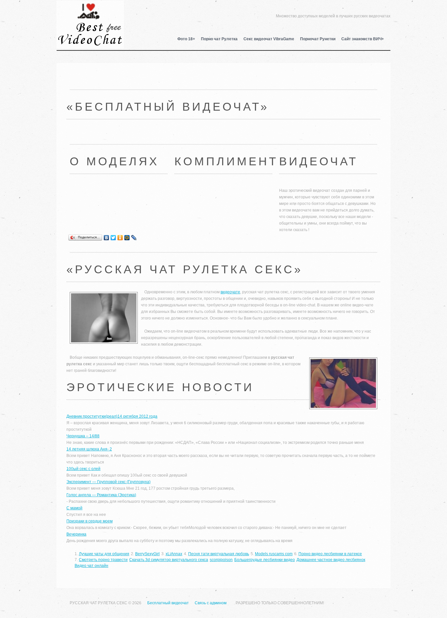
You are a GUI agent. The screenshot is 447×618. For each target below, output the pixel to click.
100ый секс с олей (83, 468)
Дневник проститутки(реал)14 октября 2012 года (111, 416)
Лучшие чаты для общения (104, 554)
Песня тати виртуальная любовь (218, 554)
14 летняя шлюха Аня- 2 (89, 449)
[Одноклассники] (120, 237)
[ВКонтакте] (106, 237)
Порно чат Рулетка (219, 39)
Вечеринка (76, 534)
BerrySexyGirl (147, 554)
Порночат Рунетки (317, 39)
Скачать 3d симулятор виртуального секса (168, 559)
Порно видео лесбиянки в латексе (330, 554)
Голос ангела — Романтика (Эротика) (101, 495)
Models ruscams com (274, 554)
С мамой (74, 508)
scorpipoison (221, 559)
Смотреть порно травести (103, 559)
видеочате (230, 292)
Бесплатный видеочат (90, 15)
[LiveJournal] (134, 237)
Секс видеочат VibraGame (268, 39)
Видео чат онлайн (91, 565)
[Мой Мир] (127, 237)
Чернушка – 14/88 (82, 436)
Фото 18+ (186, 39)
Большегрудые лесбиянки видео (264, 559)
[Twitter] (113, 237)
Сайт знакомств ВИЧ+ (362, 39)
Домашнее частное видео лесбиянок (330, 559)
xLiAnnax (174, 554)
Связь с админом (210, 603)
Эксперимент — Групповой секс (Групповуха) (108, 482)
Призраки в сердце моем (89, 521)
